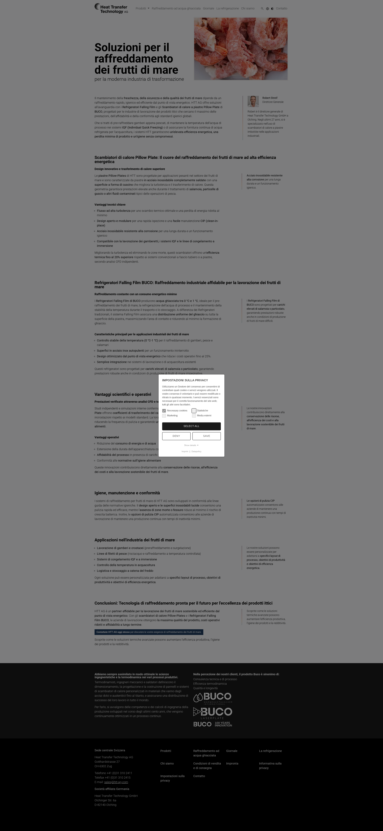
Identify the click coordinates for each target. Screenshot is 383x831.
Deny (176, 436)
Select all (191, 426)
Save (206, 436)
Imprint (185, 451)
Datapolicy (196, 451)
